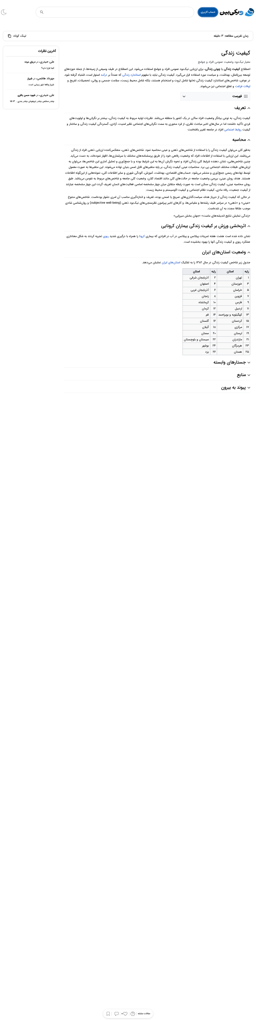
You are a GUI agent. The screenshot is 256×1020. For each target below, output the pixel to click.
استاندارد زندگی (131, 75)
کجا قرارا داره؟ (47, 68)
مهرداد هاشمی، (45, 78)
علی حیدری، (46, 62)
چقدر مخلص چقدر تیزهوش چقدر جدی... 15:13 (32, 101)
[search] (42, 12)
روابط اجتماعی (232, 129)
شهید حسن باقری (26, 95)
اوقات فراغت (242, 86)
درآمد (104, 75)
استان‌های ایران (171, 262)
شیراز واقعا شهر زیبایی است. (41, 85)
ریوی (106, 236)
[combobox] (120, 12)
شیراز (29, 79)
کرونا (142, 236)
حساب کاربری (208, 12)
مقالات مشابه (144, 1013)
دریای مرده (30, 62)
